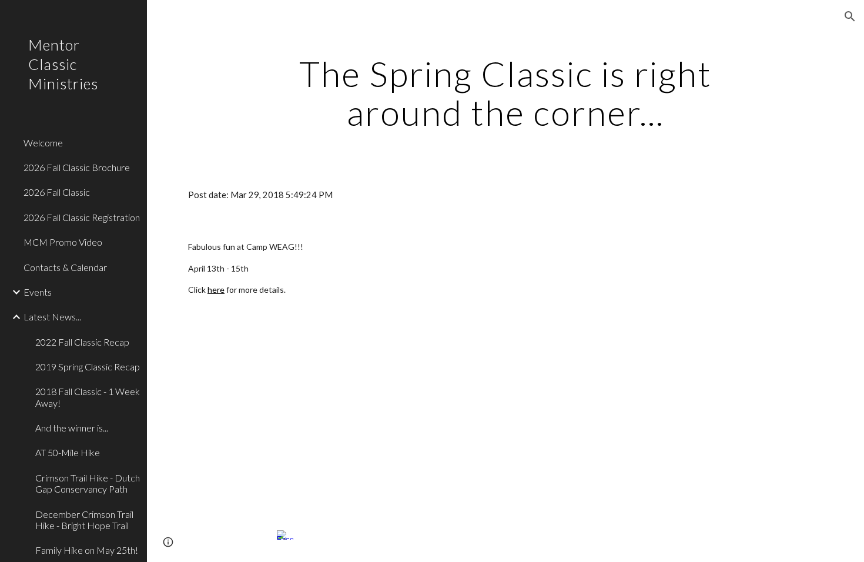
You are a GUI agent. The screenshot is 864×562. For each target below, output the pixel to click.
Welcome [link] (43, 142)
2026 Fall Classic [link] (57, 192)
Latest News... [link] (52, 316)
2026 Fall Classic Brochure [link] (77, 167)
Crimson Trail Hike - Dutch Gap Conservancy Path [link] (87, 483)
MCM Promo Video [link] (63, 241)
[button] (850, 16)
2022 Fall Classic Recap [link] (82, 341)
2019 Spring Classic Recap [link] (87, 366)
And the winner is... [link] (71, 427)
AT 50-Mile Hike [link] (67, 452)
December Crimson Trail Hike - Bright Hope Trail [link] (84, 520)
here (216, 290)
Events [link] (38, 291)
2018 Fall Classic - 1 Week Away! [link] (87, 397)
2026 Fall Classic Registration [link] (82, 217)
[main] (505, 92)
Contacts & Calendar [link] (65, 267)
